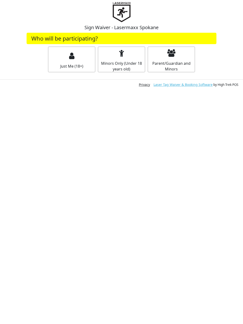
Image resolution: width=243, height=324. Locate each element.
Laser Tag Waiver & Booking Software (183, 84)
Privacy (144, 84)
